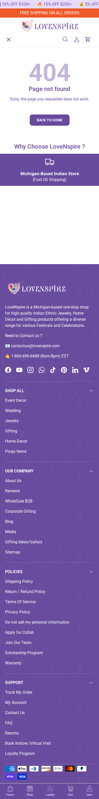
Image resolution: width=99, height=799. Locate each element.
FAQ (8, 722)
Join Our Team (18, 642)
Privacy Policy (17, 612)
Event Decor (15, 400)
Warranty (13, 663)
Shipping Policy (19, 581)
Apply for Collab (19, 632)
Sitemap (12, 552)
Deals (14, 109)
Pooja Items (15, 451)
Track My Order (18, 692)
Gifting (11, 431)
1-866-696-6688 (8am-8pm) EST (40, 356)
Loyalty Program (20, 753)
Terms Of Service (20, 601)
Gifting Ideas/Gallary (23, 541)
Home (14, 34)
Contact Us (15, 712)
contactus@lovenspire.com (35, 345)
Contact (16, 146)
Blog (9, 521)
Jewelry (12, 420)
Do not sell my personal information (37, 622)
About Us (17, 127)
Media (10, 531)
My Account (15, 702)
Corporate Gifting (20, 511)
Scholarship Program (24, 652)
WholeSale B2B (18, 501)
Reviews (12, 490)
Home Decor (16, 441)
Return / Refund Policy (25, 591)
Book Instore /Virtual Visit (28, 743)
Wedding (13, 410)
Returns (12, 733)
